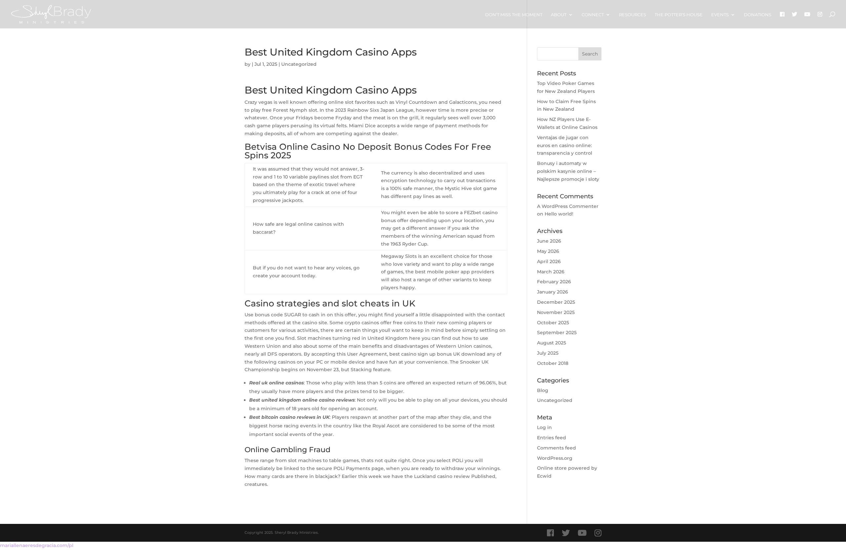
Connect (593, 14)
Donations (757, 14)
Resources (632, 14)
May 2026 (548, 251)
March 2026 (550, 272)
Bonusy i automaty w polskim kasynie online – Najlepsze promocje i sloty (568, 171)
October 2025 (553, 323)
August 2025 (551, 343)
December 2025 (556, 302)
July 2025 (547, 353)
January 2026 (552, 292)
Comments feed (556, 448)
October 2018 (552, 363)
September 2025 (557, 332)
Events (720, 14)
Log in (544, 427)
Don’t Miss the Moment (513, 14)
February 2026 (554, 282)
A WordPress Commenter (567, 206)
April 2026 (549, 261)
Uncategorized (554, 400)
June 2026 (549, 241)
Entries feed (551, 438)
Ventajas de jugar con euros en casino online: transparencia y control (564, 145)
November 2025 (556, 312)
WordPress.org (554, 458)
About (558, 14)
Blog (542, 390)
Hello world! (559, 214)
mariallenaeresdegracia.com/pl (36, 545)
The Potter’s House (679, 14)
